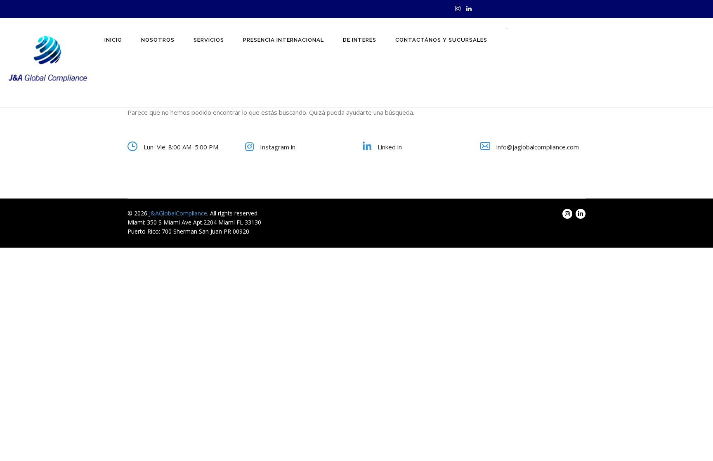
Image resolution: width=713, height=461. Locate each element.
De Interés (359, 40)
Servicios (209, 40)
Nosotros (158, 40)
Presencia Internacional (283, 40)
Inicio (113, 40)
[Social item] (457, 9)
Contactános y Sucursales (441, 40)
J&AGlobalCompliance (178, 213)
